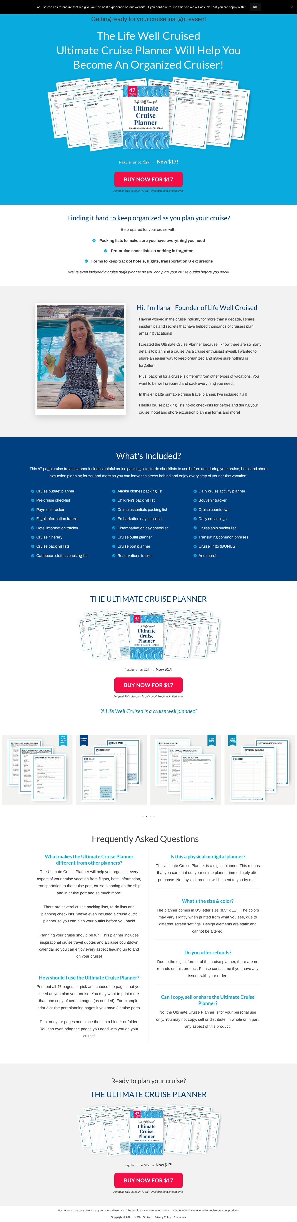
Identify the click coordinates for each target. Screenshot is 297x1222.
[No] (291, 7)
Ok (255, 7)
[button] (142, 816)
